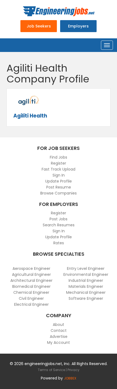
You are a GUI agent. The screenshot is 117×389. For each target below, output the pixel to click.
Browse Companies (58, 193)
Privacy (73, 370)
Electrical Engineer (31, 304)
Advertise (58, 336)
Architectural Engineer (31, 280)
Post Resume (58, 187)
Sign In (59, 175)
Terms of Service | (52, 370)
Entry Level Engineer (85, 268)
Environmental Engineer (85, 274)
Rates (58, 243)
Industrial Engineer (86, 280)
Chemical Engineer (31, 292)
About (58, 324)
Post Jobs (58, 219)
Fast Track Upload (58, 169)
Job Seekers (39, 26)
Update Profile (58, 181)
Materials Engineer (86, 286)
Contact (59, 330)
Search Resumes (59, 225)
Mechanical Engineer (86, 292)
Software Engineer (86, 298)
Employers (78, 26)
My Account (58, 342)
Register (58, 163)
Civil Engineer (31, 298)
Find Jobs (58, 157)
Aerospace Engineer (31, 268)
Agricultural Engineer (31, 274)
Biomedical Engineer (31, 286)
